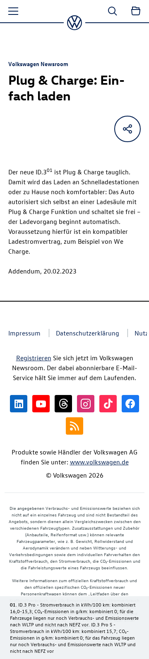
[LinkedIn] (18, 403)
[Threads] (63, 403)
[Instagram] (85, 403)
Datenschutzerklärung (87, 333)
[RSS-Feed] (74, 426)
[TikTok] (108, 403)
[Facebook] (130, 403)
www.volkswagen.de (99, 462)
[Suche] (113, 11)
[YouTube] (41, 403)
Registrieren (33, 358)
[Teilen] (127, 129)
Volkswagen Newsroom (38, 63)
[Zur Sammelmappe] (136, 11)
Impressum (24, 333)
